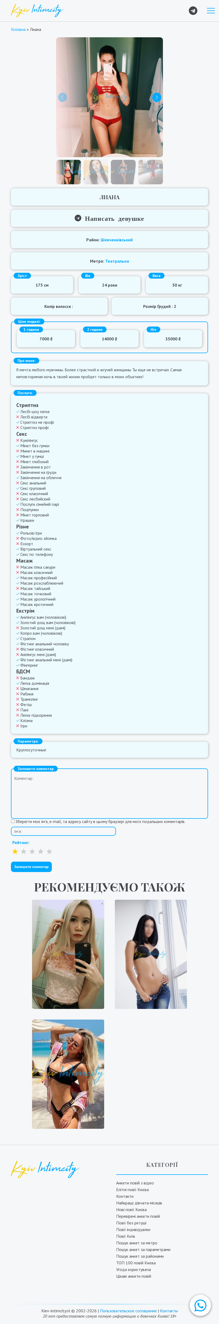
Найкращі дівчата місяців (139, 1202)
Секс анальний (33, 483)
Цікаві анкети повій (133, 1276)
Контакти (125, 1196)
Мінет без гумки (34, 445)
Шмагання (29, 688)
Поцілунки (29, 509)
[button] (200, 1305)
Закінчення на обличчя (40, 477)
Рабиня (26, 693)
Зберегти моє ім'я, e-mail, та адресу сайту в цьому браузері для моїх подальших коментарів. (100, 821)
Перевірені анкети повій (138, 1216)
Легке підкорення (36, 715)
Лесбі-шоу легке (35, 411)
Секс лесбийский (35, 499)
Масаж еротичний (36, 604)
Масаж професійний (38, 577)
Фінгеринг (29, 665)
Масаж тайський (35, 588)
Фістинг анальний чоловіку (44, 643)
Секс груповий (33, 488)
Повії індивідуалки (133, 1229)
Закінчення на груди (38, 472)
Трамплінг (29, 699)
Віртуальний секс (35, 549)
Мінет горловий (34, 515)
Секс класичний (34, 493)
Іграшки (27, 520)
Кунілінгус (29, 440)
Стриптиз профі (34, 427)
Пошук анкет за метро (136, 1242)
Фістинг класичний (37, 649)
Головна (18, 29)
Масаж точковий (35, 593)
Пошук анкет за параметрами (143, 1249)
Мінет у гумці (32, 456)
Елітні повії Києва (132, 1189)
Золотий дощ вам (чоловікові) (48, 622)
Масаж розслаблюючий (41, 583)
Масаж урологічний (38, 599)
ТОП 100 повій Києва (136, 1262)
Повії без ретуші (131, 1222)
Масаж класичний (36, 572)
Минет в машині (34, 451)
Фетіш (26, 704)
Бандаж (27, 678)
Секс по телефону (36, 554)
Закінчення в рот (35, 467)
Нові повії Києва (131, 1209)
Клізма (26, 720)
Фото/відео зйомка (38, 538)
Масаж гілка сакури (37, 567)
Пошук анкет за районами (140, 1256)
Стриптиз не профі (37, 422)
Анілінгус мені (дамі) (38, 654)
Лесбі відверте (34, 416)
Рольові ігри (31, 533)
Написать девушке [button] (112, 218)
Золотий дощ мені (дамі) (42, 627)
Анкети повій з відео (135, 1183)
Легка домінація (34, 683)
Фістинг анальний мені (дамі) (46, 659)
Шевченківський (117, 239)
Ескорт (26, 543)
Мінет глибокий (34, 461)
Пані (24, 709)
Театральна (117, 261)
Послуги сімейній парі (39, 504)
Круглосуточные (31, 749)
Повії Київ (125, 1236)
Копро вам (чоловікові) (41, 633)
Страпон (28, 638)
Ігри (23, 725)
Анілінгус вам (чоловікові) (43, 617)
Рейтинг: (20, 842)
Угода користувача (133, 1269)
